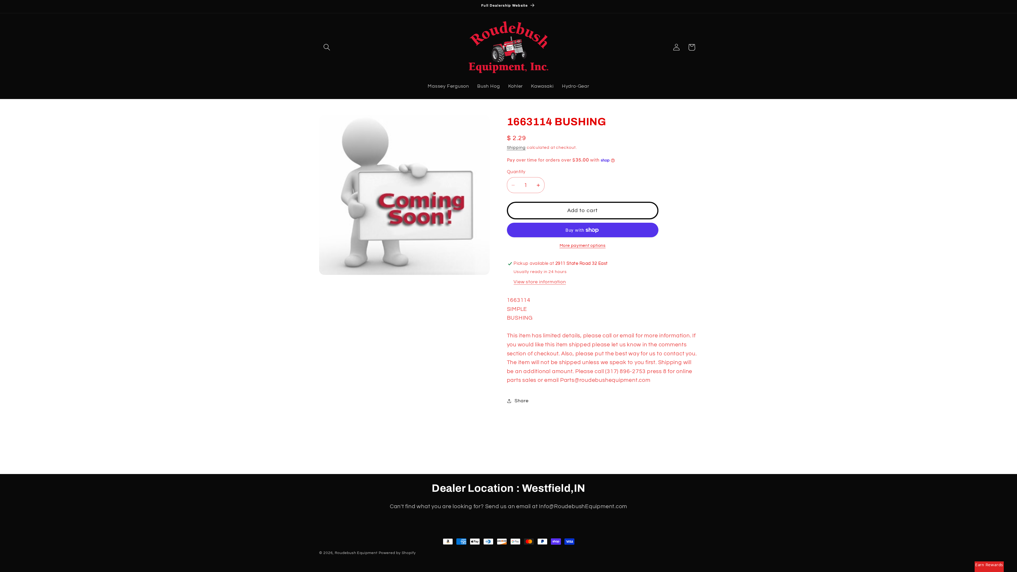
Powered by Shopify (397, 553)
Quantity (516, 171)
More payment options (583, 245)
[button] (326, 47)
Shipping (516, 147)
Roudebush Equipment (356, 553)
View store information (540, 281)
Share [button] (521, 400)
